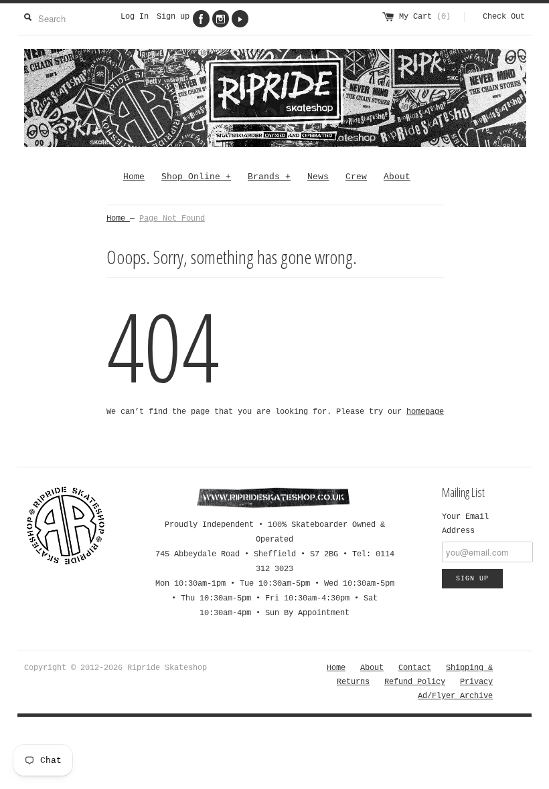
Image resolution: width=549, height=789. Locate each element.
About (397, 177)
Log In (135, 16)
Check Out (504, 16)
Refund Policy (414, 682)
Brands (269, 177)
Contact (414, 668)
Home (134, 177)
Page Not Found (172, 218)
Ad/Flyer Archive (455, 696)
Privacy (476, 682)
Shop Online (196, 177)
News (318, 177)
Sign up (173, 16)
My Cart (425, 16)
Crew (356, 177)
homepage (425, 412)
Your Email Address (465, 524)
